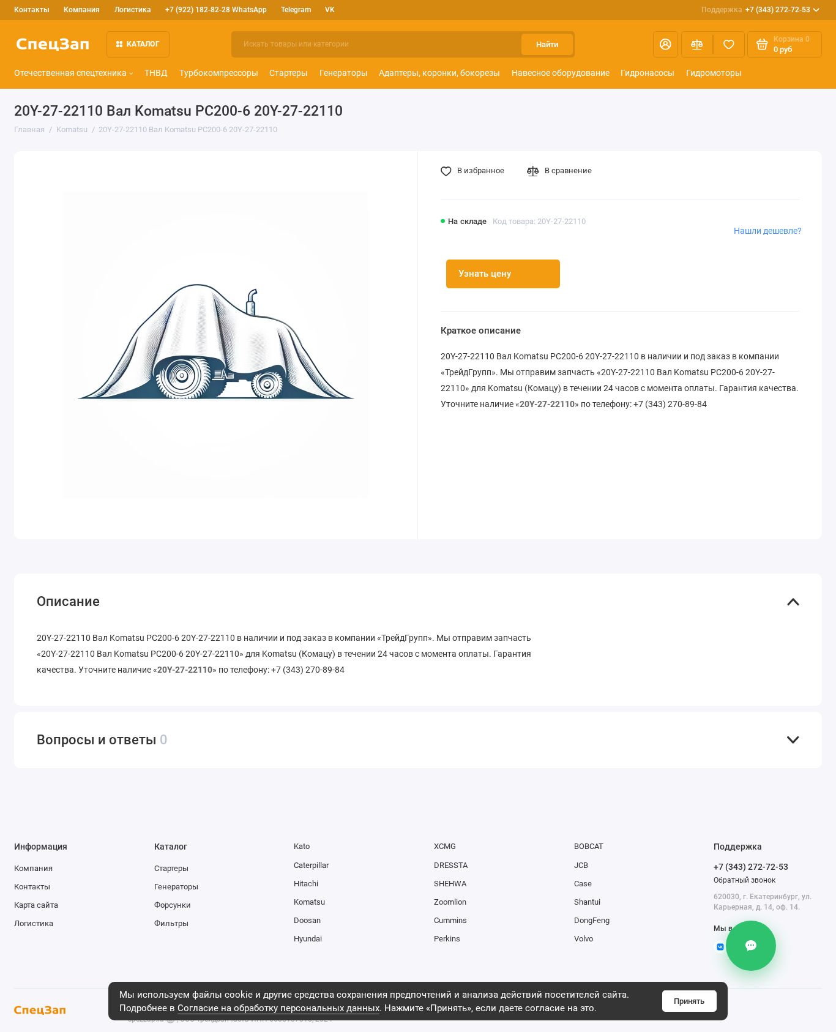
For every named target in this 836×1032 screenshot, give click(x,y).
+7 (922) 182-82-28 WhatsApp (216, 10)
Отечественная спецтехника (70, 73)
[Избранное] (729, 44)
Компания (82, 10)
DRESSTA (451, 865)
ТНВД (156, 73)
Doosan (307, 920)
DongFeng (592, 920)
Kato (302, 846)
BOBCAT (588, 846)
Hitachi (306, 883)
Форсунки (172, 905)
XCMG (445, 846)
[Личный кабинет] (665, 44)
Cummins (450, 920)
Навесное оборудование (561, 73)
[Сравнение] (697, 44)
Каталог (143, 44)
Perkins (447, 938)
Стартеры (288, 73)
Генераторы (343, 73)
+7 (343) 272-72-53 (756, 10)
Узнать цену (484, 273)
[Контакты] (751, 946)
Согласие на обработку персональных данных (278, 1008)
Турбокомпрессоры (218, 73)
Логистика (132, 10)
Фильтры (171, 923)
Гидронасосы (647, 73)
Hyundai (308, 938)
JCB (581, 865)
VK (330, 10)
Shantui (587, 902)
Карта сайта (36, 905)
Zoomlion (450, 902)
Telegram (296, 10)
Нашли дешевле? (768, 231)
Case (583, 883)
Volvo (583, 938)
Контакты (32, 10)
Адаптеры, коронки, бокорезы (439, 73)
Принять (689, 1001)
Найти (547, 44)
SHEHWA (450, 883)
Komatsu (309, 902)
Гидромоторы (714, 73)
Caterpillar (311, 865)
